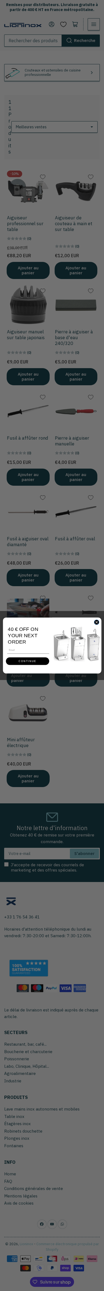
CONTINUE (27, 661)
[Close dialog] (96, 622)
